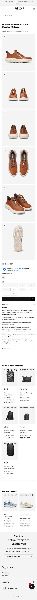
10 (24, 290)
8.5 (32, 285)
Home (4, 31)
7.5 (15, 285)
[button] (18, 304)
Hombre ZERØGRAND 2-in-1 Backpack (10, 395)
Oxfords (10, 31)
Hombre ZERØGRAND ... (21, 31)
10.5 (31, 289)
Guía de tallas (6, 348)
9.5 (14, 289)
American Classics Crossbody (26, 431)
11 (6, 293)
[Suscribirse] (31, 557)
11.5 (14, 293)
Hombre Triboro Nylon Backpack (9, 467)
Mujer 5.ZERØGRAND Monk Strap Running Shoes (8, 518)
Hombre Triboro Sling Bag (9, 431)
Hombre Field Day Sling (26, 394)
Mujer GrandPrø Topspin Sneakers (26, 520)
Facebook (5, 575)
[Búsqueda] (3, 15)
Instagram (5, 573)
